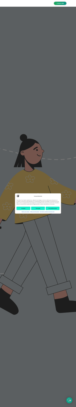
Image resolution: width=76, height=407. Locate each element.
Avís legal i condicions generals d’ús (47, 211)
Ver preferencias (52, 208)
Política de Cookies (25, 211)
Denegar (38, 208)
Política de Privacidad (34, 211)
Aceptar (23, 208)
